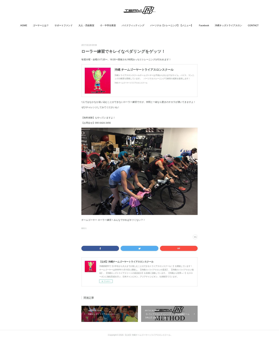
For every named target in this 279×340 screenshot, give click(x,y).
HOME (23, 25)
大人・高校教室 (86, 25)
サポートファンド (64, 25)
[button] (23, 25)
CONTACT (253, 25)
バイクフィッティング (133, 25)
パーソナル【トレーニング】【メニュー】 (171, 25)
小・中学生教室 (108, 25)
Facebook (204, 25)
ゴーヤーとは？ (41, 25)
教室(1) (84, 228)
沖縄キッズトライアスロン (228, 25)
